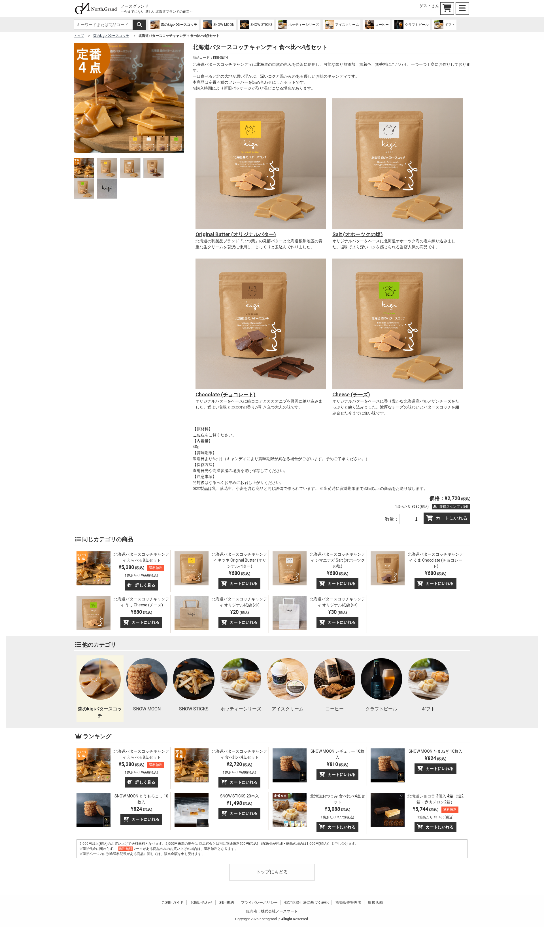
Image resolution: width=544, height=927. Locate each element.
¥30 (337, 612)
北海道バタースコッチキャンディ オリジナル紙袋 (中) (337, 602)
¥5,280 (141, 570)
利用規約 (226, 902)
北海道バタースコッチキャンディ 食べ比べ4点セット (239, 754)
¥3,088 (337, 812)
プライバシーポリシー (259, 902)
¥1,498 (239, 803)
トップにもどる (272, 872)
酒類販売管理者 (348, 902)
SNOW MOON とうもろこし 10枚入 (141, 799)
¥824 (435, 758)
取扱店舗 (375, 902)
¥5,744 (435, 812)
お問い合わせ (201, 902)
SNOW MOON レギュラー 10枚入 (337, 754)
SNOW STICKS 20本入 (239, 796)
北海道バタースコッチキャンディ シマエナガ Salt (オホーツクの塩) (337, 560)
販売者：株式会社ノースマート (272, 911)
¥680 (239, 573)
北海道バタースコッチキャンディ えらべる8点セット (141, 557)
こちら (199, 435)
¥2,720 (239, 767)
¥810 (337, 764)
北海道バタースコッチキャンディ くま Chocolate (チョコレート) (435, 560)
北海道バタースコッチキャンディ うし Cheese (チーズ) (141, 602)
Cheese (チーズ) (351, 394)
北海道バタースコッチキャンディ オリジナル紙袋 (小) (239, 602)
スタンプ (453, 507)
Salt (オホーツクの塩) (357, 234)
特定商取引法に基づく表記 (306, 902)
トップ (79, 36)
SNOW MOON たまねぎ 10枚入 (435, 751)
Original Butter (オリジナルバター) (236, 234)
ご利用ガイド (173, 902)
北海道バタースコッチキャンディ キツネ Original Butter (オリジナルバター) (239, 560)
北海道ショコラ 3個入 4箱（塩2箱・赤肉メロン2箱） (435, 799)
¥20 (239, 612)
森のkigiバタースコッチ (111, 36)
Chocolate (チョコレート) (226, 394)
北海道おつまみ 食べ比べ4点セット (337, 799)
